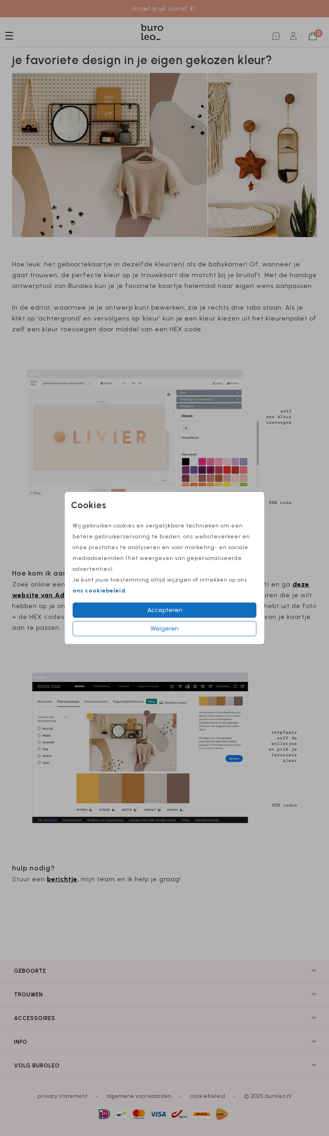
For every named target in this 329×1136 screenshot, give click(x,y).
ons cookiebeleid (99, 590)
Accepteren (164, 610)
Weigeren (164, 628)
